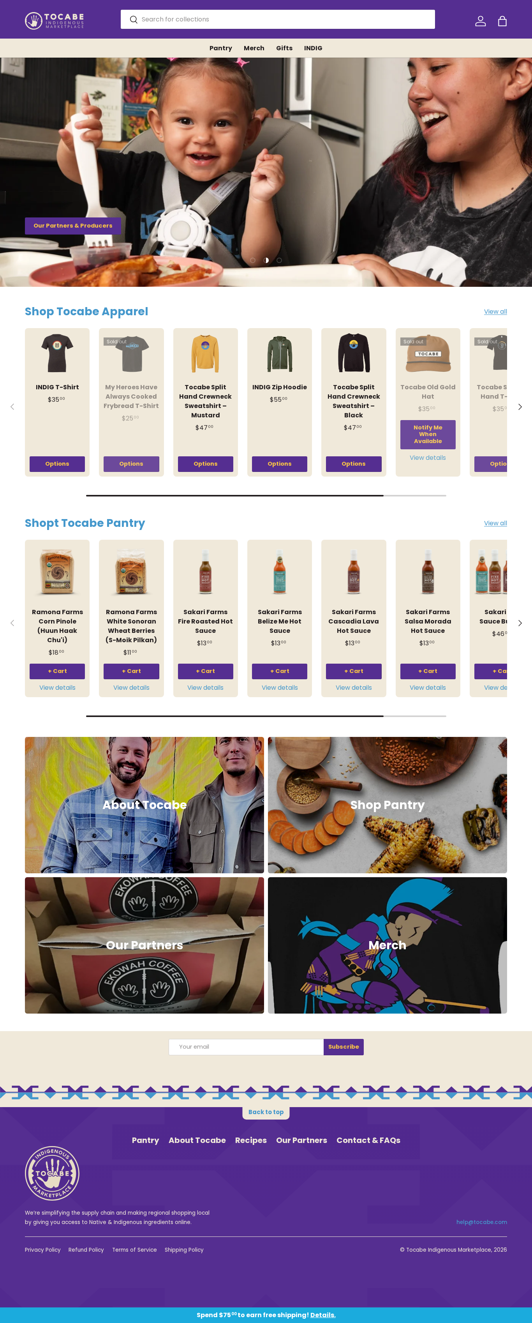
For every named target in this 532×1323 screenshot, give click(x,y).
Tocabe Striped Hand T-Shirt (502, 392)
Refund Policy (86, 1250)
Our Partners (301, 1140)
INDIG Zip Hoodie (279, 387)
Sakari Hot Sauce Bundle (502, 617)
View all (495, 311)
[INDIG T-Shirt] (57, 354)
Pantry (221, 48)
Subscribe (343, 1047)
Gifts (284, 48)
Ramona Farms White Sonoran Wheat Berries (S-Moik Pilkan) (131, 626)
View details (428, 457)
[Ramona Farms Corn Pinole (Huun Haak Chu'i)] (57, 572)
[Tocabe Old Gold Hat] (428, 354)
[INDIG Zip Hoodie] (279, 354)
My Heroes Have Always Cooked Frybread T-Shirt (131, 396)
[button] (502, 21)
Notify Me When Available (428, 434)
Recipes (251, 1140)
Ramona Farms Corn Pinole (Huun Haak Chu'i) (57, 626)
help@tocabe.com (481, 1222)
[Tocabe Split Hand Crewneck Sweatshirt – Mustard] (205, 354)
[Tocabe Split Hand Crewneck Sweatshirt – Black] (353, 354)
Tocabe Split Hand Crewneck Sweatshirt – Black (354, 401)
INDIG (313, 48)
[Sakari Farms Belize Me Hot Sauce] (279, 572)
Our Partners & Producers (73, 226)
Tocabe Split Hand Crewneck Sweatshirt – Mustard (205, 401)
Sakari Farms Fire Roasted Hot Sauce (205, 621)
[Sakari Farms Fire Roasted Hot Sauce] (205, 572)
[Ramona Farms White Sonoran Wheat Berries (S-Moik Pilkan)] (131, 572)
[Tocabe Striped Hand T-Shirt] (502, 354)
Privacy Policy (43, 1250)
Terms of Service (134, 1250)
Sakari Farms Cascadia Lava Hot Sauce (353, 621)
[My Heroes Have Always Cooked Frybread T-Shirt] (131, 354)
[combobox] (278, 19)
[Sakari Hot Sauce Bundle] (502, 572)
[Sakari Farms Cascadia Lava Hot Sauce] (353, 572)
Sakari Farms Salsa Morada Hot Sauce (428, 621)
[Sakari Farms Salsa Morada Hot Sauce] (428, 572)
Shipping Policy (184, 1250)
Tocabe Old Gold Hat (428, 392)
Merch (254, 48)
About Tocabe (197, 1140)
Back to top (266, 1112)
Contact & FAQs (368, 1140)
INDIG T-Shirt (57, 387)
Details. (323, 1315)
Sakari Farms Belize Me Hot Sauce (280, 621)
